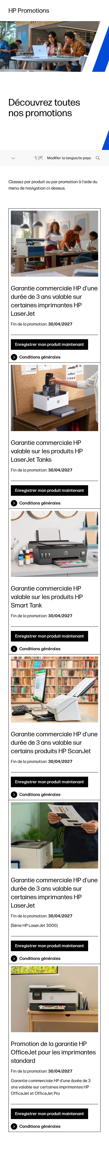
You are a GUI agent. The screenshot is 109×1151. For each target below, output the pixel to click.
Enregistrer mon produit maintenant (49, 344)
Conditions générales (40, 357)
